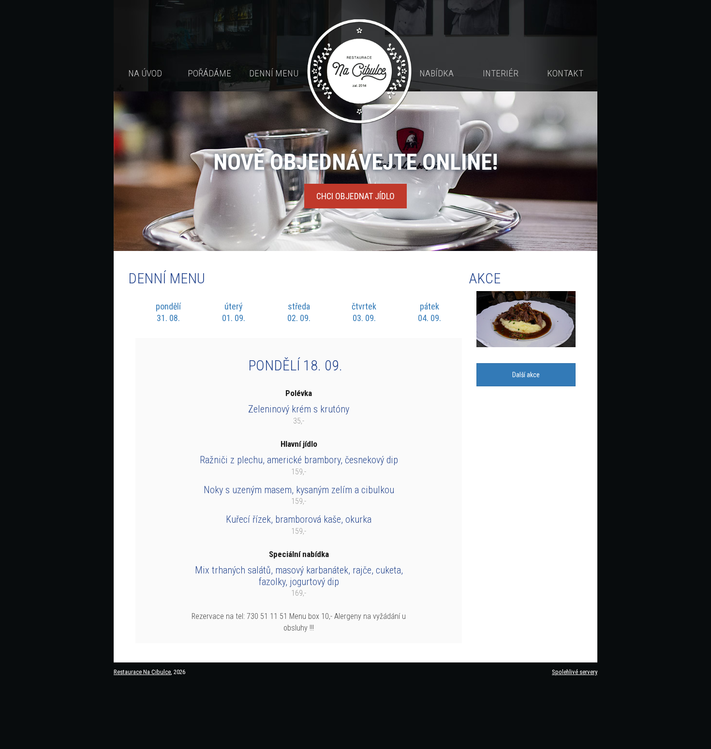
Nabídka (436, 73)
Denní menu (273, 73)
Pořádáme (209, 73)
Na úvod (145, 73)
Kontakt (565, 73)
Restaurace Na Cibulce (142, 672)
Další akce (526, 375)
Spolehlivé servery (574, 672)
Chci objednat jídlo (355, 196)
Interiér (500, 73)
